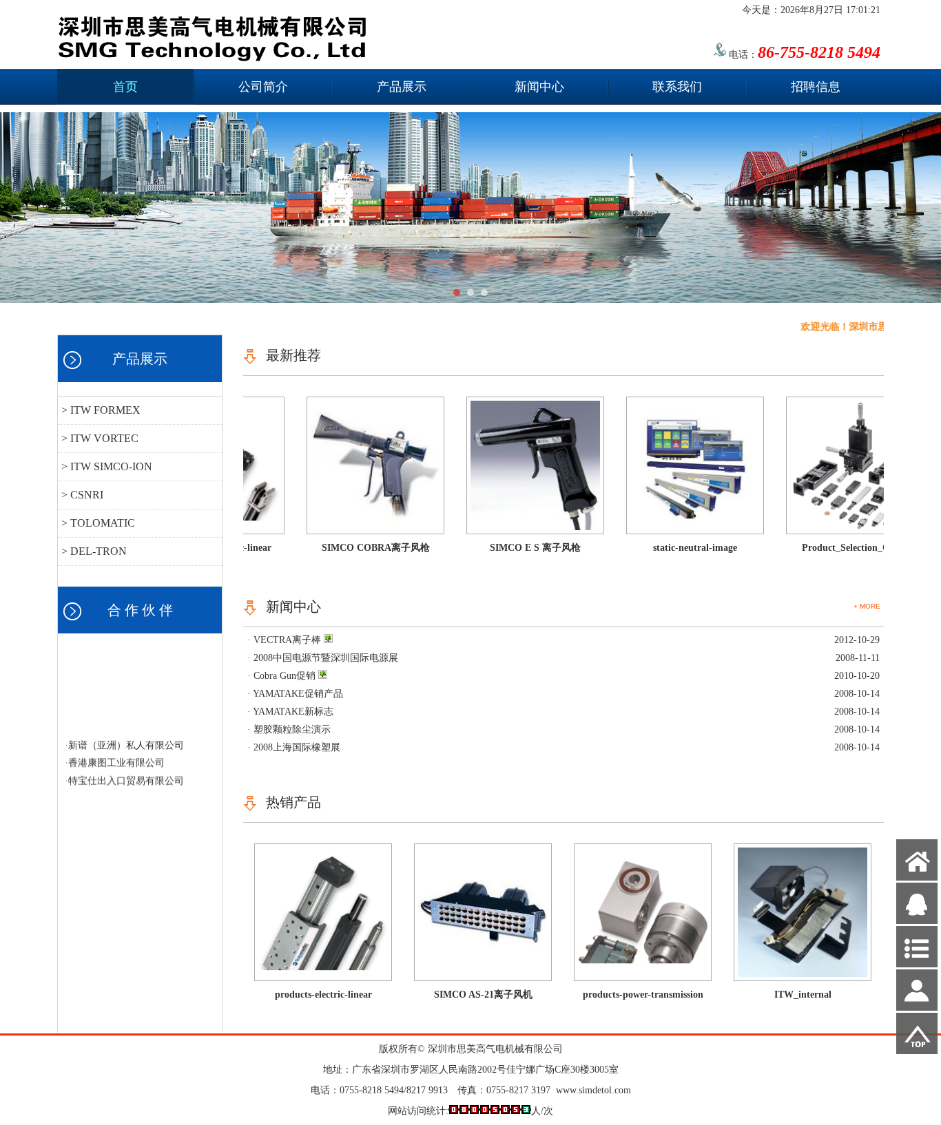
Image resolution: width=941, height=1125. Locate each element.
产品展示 (401, 87)
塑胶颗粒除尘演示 (292, 729)
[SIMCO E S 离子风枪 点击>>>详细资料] (507, 527)
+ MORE (867, 606)
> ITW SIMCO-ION (106, 466)
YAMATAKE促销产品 (298, 693)
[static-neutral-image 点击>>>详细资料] (667, 527)
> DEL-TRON (94, 551)
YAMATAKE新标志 (293, 711)
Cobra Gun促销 (285, 676)
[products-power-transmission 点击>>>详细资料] (642, 974)
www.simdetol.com (593, 1090)
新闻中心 (539, 87)
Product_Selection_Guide (827, 548)
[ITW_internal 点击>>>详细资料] (802, 974)
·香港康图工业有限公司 (115, 754)
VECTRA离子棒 (287, 640)
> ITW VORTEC (99, 438)
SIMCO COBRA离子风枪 (347, 548)
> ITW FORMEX (101, 410)
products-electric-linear (323, 994)
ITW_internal (802, 994)
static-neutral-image (667, 548)
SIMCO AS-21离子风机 (483, 994)
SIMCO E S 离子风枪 (507, 548)
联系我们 (677, 87)
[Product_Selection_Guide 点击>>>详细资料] (826, 527)
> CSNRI (82, 495)
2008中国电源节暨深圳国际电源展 (326, 658)
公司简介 (263, 87)
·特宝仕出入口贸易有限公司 (124, 772)
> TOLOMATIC (98, 523)
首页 (125, 87)
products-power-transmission (643, 994)
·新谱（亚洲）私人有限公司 (124, 736)
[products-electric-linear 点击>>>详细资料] (323, 974)
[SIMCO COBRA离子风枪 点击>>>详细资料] (347, 527)
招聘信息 (815, 87)
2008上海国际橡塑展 (297, 747)
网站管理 (26, 1114)
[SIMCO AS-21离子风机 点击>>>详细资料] (483, 974)
